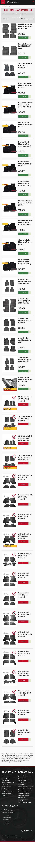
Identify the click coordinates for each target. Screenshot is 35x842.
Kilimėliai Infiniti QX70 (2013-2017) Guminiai (24, 693)
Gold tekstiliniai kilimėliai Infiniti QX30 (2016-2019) (24, 183)
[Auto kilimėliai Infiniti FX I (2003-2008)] (9, 736)
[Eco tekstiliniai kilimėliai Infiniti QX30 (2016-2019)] (9, 148)
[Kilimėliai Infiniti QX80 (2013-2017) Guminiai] (9, 717)
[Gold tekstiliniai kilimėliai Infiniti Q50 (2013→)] (9, 168)
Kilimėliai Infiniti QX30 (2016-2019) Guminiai (24, 614)
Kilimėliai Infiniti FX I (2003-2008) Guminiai (25, 497)
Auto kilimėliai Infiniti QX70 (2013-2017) (25, 340)
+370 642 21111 (6, 815)
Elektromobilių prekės (23, 777)
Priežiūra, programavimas (7, 840)
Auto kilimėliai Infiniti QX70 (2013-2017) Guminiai (25, 360)
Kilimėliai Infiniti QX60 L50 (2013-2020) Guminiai (24, 673)
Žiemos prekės (21, 784)
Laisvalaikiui (21, 782)
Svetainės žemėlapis (6, 790)
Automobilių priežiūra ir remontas (23, 799)
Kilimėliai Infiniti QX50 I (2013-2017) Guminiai (25, 634)
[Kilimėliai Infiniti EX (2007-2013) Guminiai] (9, 482)
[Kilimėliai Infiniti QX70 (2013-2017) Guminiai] (9, 697)
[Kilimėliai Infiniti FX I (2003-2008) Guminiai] (9, 501)
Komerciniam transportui (24, 795)
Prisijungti (4, 795)
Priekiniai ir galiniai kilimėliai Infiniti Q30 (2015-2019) (25, 26)
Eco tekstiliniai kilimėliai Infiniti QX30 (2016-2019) (24, 144)
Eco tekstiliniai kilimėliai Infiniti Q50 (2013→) (25, 124)
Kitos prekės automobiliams (24, 802)
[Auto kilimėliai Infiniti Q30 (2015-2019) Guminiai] (9, 305)
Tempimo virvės (21, 797)
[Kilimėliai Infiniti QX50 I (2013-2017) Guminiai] (9, 638)
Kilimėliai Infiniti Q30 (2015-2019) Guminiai (24, 575)
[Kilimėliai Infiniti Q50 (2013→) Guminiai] (9, 599)
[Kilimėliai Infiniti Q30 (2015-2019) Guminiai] (9, 580)
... (2, 6)
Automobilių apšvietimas (23, 793)
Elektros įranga (21, 790)
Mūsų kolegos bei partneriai (8, 791)
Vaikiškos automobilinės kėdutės (25, 786)
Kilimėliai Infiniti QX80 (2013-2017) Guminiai (24, 713)
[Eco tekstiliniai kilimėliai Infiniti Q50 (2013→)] (9, 129)
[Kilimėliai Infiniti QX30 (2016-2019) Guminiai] (9, 619)
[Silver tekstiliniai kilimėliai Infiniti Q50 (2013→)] (9, 246)
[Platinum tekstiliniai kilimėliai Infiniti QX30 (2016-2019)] (9, 227)
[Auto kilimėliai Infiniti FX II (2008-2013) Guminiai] (9, 286)
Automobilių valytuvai (23, 791)
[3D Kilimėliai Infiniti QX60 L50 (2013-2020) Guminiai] (9, 442)
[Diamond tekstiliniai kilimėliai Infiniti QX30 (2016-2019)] (9, 109)
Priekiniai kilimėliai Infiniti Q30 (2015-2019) (24, 46)
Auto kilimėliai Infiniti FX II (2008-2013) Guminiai (24, 281)
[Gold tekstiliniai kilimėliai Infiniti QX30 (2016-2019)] (9, 188)
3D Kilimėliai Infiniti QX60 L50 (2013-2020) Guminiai (25, 438)
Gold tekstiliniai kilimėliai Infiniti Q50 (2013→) (25, 164)
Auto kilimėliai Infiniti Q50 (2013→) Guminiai (25, 320)
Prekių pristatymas (6, 777)
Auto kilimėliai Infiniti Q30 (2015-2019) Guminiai (24, 301)
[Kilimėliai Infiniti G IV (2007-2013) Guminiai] (9, 540)
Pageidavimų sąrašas (6, 793)
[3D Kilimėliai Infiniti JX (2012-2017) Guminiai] (9, 403)
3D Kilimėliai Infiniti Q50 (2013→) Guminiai (25, 66)
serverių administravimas (18, 837)
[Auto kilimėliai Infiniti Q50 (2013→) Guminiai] (9, 325)
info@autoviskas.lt (7, 817)
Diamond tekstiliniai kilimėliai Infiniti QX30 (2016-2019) (25, 105)
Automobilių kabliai (22, 775)
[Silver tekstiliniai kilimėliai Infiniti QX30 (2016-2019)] (9, 266)
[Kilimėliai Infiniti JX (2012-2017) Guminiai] (9, 560)
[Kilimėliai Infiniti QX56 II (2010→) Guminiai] (9, 658)
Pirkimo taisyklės (5, 780)
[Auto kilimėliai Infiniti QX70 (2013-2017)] (9, 344)
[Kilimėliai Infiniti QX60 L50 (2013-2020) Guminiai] (9, 678)
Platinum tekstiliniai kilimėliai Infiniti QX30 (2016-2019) (25, 222)
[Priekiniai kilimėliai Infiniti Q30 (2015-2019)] (9, 50)
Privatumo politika (6, 784)
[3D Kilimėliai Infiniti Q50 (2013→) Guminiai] (9, 70)
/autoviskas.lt (6, 819)
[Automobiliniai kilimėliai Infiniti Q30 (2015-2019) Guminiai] (9, 384)
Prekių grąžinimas (6, 778)
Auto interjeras (21, 778)
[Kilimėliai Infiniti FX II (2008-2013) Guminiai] (9, 521)
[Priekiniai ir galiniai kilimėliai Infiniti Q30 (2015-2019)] (9, 31)
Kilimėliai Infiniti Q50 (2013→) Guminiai (23, 595)
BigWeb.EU (11, 837)
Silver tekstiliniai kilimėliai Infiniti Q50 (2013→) (25, 242)
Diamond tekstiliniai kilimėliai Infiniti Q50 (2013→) (25, 85)
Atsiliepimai (4, 788)
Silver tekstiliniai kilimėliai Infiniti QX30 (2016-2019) (24, 262)
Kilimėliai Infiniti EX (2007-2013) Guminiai (25, 477)
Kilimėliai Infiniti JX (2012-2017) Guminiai (25, 556)
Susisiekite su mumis (6, 786)
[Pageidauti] (30, 37)
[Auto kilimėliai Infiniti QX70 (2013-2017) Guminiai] (9, 364)
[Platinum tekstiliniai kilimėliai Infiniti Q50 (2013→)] (9, 207)
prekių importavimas (16, 840)
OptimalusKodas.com (25, 840)
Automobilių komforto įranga (24, 788)
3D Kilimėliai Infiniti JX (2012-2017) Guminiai (25, 399)
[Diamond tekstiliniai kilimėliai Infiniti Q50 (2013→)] (9, 89)
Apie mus (4, 775)
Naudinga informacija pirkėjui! (8, 782)
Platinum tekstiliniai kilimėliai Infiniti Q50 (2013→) (25, 203)
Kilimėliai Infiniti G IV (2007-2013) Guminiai (24, 536)
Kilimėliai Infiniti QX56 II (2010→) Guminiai (24, 654)
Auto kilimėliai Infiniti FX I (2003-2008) (24, 732)
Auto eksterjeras (22, 780)
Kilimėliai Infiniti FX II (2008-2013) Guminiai (25, 516)
